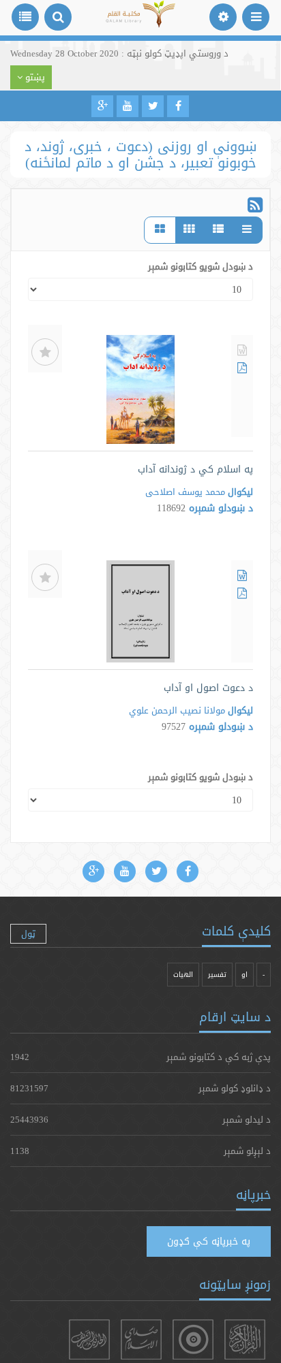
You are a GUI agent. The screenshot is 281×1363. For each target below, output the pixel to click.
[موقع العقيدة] (193, 1339)
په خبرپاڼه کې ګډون (208, 1241)
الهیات (183, 974)
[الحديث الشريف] (89, 1339)
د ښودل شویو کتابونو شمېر (200, 266)
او (244, 974)
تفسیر (217, 974)
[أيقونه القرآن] (244, 1339)
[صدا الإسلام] (141, 1339)
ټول (28, 933)
